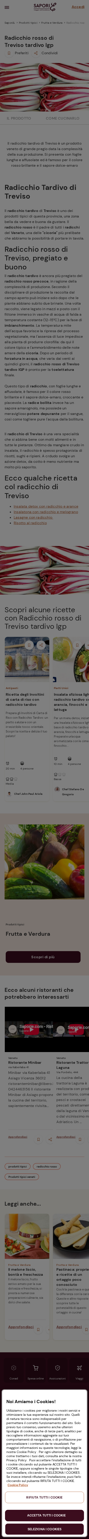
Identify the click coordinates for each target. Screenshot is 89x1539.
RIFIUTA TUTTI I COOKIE (44, 1497)
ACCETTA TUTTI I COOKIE (46, 1515)
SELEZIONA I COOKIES (45, 1529)
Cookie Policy (18, 1485)
